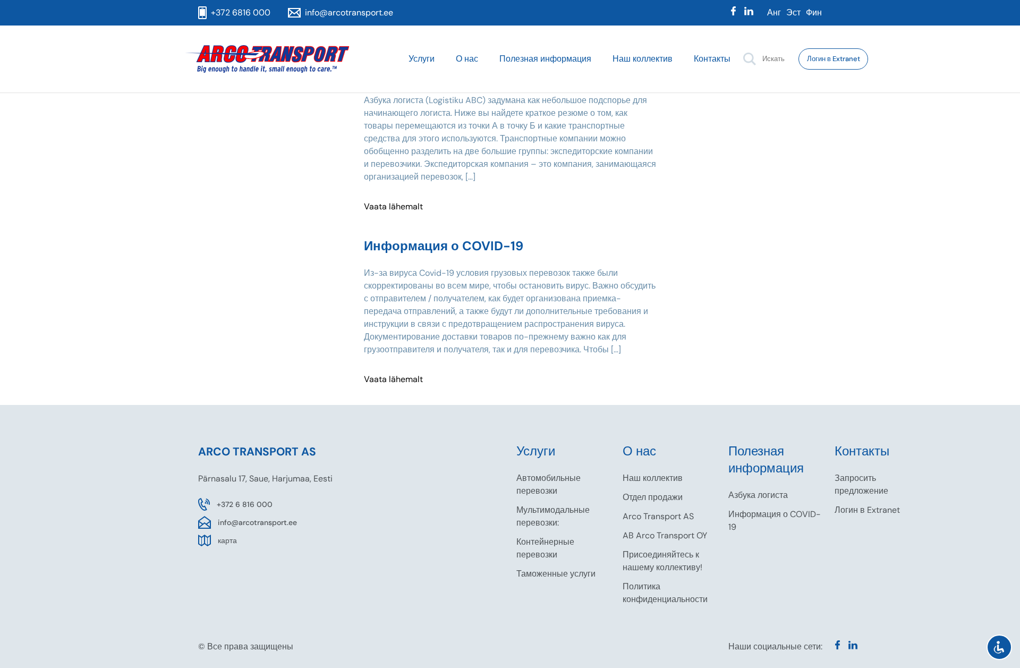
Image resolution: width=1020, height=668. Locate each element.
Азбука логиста (758, 495)
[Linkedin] (748, 12)
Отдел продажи (653, 497)
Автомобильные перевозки (548, 484)
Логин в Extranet (833, 58)
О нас (467, 58)
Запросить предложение (861, 484)
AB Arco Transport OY (665, 535)
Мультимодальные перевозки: (553, 516)
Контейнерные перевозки (545, 548)
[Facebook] (733, 12)
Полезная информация (545, 58)
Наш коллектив (643, 58)
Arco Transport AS (658, 516)
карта (227, 540)
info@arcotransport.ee (257, 522)
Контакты (712, 58)
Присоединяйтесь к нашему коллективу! (662, 561)
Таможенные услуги (556, 573)
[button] (749, 59)
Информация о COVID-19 (774, 520)
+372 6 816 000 (245, 504)
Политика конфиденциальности (665, 593)
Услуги (422, 58)
